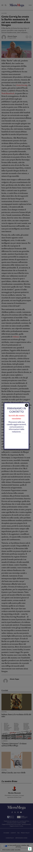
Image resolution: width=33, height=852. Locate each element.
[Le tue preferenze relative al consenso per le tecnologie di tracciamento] (30, 849)
